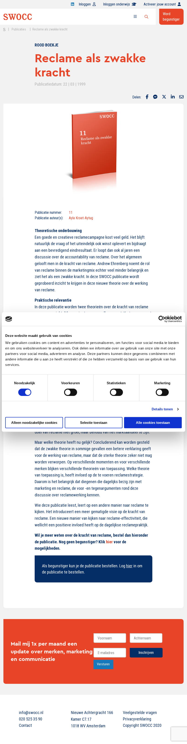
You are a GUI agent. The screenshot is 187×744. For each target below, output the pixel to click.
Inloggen (85, 4)
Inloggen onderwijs (116, 4)
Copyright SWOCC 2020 (142, 725)
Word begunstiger (171, 17)
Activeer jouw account (160, 4)
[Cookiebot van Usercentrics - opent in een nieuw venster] (162, 319)
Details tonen (162, 409)
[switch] (70, 392)
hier (109, 541)
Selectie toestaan (93, 423)
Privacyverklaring (137, 719)
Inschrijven (146, 652)
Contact (25, 725)
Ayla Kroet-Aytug (81, 218)
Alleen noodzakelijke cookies (34, 423)
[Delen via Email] (181, 97)
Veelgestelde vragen (140, 712)
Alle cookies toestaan (153, 423)
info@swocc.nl (31, 712)
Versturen (103, 664)
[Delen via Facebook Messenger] (155, 97)
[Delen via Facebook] (147, 97)
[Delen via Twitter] (164, 97)
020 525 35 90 (30, 719)
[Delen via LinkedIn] (173, 97)
